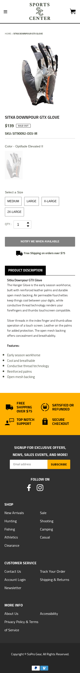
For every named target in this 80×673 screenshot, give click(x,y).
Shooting (46, 521)
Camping (46, 529)
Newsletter (12, 587)
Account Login (15, 579)
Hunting (10, 521)
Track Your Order (52, 571)
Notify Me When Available (40, 241)
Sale (43, 512)
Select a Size (14, 192)
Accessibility (49, 613)
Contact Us (12, 571)
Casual (45, 537)
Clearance (11, 545)
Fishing (9, 529)
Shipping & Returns (54, 579)
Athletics (11, 537)
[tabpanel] (40, 74)
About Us (11, 613)
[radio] (14, 165)
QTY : (8, 224)
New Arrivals (14, 512)
